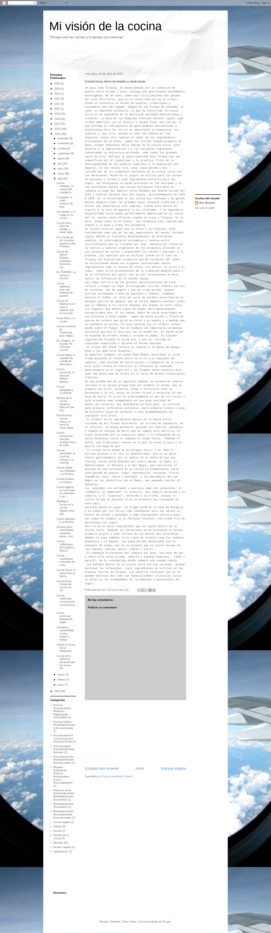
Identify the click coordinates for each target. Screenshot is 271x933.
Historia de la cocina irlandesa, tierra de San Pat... (65, 404)
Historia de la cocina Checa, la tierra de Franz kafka (65, 421)
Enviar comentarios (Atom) (117, 776)
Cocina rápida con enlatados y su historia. (66, 470)
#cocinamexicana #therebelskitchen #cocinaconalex (63, 759)
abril (60, 178)
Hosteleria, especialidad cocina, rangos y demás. (65, 633)
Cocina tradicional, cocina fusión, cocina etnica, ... (66, 601)
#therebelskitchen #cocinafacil (63, 805)
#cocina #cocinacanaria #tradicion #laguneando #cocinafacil (62, 711)
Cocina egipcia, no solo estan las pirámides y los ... (66, 492)
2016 (57, 128)
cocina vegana (61, 822)
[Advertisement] (119, 56)
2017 (57, 123)
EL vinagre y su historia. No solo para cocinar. (66, 345)
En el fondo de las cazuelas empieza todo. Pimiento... (66, 242)
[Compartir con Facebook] (150, 590)
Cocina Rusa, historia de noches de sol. (64, 586)
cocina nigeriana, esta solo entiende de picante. (65, 289)
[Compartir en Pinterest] (154, 590)
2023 (57, 93)
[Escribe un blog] (143, 590)
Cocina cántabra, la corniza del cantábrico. (65, 188)
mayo (61, 173)
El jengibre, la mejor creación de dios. (65, 202)
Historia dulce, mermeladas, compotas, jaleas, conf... (66, 532)
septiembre (64, 153)
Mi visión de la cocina (105, 26)
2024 (57, 88)
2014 (57, 691)
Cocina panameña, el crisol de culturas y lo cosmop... (66, 456)
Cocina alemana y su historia (66, 520)
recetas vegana (62, 847)
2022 (57, 98)
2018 (57, 118)
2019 (57, 113)
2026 (57, 83)
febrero (62, 679)
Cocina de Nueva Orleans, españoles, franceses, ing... (64, 259)
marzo (61, 674)
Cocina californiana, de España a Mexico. (65, 546)
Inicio (140, 768)
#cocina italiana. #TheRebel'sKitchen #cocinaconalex (64, 724)
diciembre (63, 138)
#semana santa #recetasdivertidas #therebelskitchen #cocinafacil (63, 795)
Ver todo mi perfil (204, 207)
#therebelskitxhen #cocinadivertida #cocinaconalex (63, 814)
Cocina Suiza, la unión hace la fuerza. (66, 573)
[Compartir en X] (147, 590)
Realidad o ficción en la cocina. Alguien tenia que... (65, 507)
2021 (57, 103)
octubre (62, 148)
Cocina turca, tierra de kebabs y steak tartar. (65, 228)
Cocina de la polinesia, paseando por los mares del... (66, 662)
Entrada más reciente (102, 768)
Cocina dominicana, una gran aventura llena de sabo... (66, 439)
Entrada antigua (173, 768)
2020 (57, 108)
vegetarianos (60, 851)
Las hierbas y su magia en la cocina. (66, 214)
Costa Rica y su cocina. (66, 320)
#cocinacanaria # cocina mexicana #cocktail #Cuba (63, 738)
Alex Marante (207, 202)
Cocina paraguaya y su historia (65, 389)
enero (61, 684)
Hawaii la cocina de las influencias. (66, 647)
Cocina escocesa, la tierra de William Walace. (65, 375)
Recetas (58, 842)
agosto (62, 158)
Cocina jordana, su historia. (65, 480)
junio (61, 168)
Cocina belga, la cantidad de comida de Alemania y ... (66, 359)
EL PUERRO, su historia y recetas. (66, 275)
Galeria (57, 826)
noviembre (64, 143)
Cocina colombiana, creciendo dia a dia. (66, 560)
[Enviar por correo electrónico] (139, 590)
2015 (57, 134)
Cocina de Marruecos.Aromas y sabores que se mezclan (66, 307)
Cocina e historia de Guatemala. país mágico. (66, 331)
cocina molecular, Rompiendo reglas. (64, 617)
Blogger (166, 921)
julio (60, 163)
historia (57, 830)
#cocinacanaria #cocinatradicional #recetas (63, 749)
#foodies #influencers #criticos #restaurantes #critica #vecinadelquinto (63, 775)
